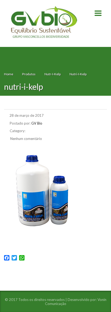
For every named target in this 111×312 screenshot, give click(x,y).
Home (8, 74)
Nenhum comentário (25, 138)
